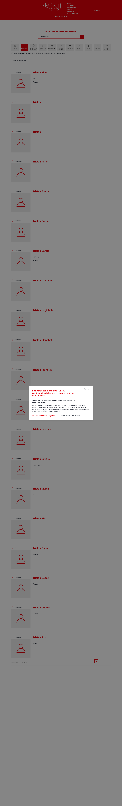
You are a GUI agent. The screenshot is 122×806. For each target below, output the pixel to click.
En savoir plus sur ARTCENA (69, 415)
